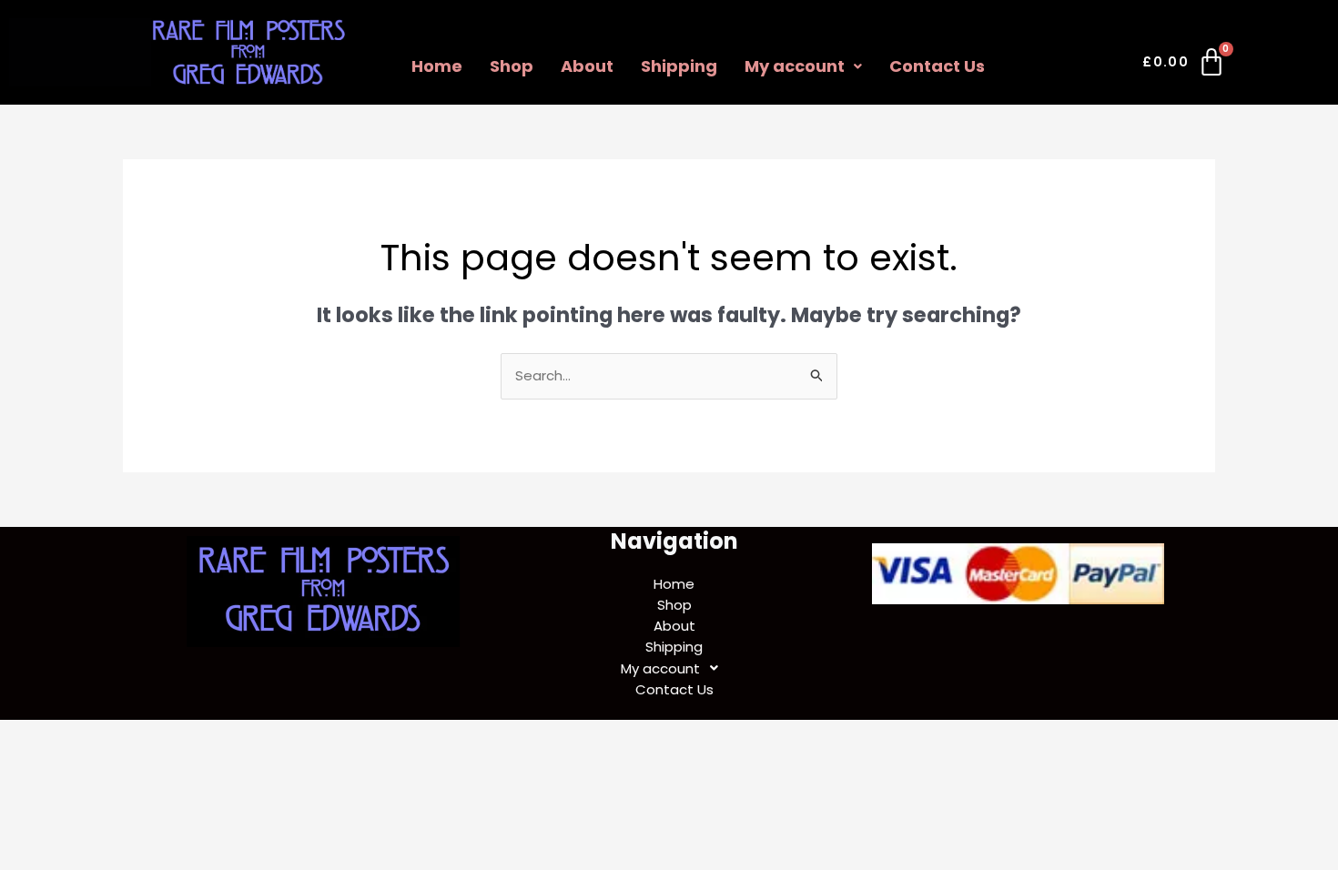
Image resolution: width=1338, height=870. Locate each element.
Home (436, 66)
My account (795, 66)
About (587, 66)
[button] (803, 66)
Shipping (679, 66)
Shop (511, 66)
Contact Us (937, 66)
